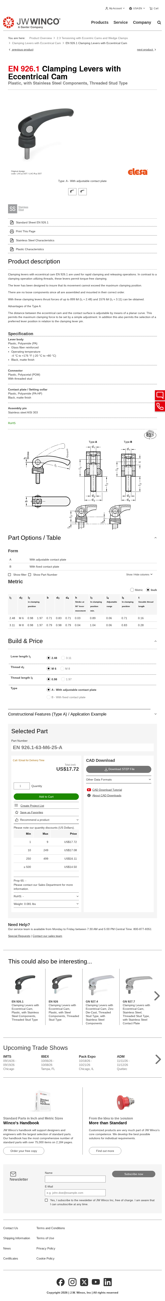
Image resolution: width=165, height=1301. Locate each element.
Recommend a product (34, 819)
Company (142, 22)
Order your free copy (23, 1150)
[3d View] (150, 435)
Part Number (19, 740)
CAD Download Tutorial (107, 789)
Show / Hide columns (137, 574)
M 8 (67, 668)
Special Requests (19, 936)
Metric (139, 590)
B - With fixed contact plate (69, 697)
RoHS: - (19, 896)
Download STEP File (121, 769)
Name (49, 1172)
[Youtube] (96, 1281)
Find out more (105, 1150)
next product (145, 49)
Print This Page (25, 231)
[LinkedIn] (107, 1281)
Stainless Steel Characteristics (35, 240)
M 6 (54, 668)
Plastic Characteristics (30, 249)
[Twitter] (84, 1281)
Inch (154, 590)
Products (99, 22)
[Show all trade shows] (158, 1058)
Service (120, 22)
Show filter (20, 574)
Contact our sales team (47, 936)
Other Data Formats (99, 779)
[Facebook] (60, 1281)
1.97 (69, 679)
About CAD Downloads (106, 795)
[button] (115, 8)
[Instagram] (72, 1281)
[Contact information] (160, 406)
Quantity (36, 786)
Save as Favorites (31, 812)
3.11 (68, 658)
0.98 (54, 679)
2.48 (54, 658)
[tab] (72, 191)
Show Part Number (45, 574)
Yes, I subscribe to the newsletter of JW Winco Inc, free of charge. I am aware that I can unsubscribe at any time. (102, 1202)
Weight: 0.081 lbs (25, 904)
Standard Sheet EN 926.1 (32, 222)
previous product (22, 49)
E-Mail (49, 1186)
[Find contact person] (160, 395)
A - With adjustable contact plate (74, 689)
